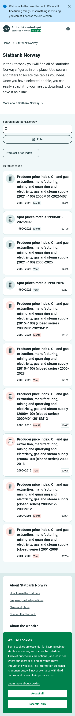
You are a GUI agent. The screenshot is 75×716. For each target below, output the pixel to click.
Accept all (37, 693)
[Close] (69, 6)
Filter (40, 139)
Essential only (37, 704)
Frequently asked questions (26, 600)
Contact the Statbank (23, 614)
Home (6, 43)
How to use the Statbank (25, 593)
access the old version (38, 16)
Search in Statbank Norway (20, 121)
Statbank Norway (27, 43)
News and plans (19, 607)
